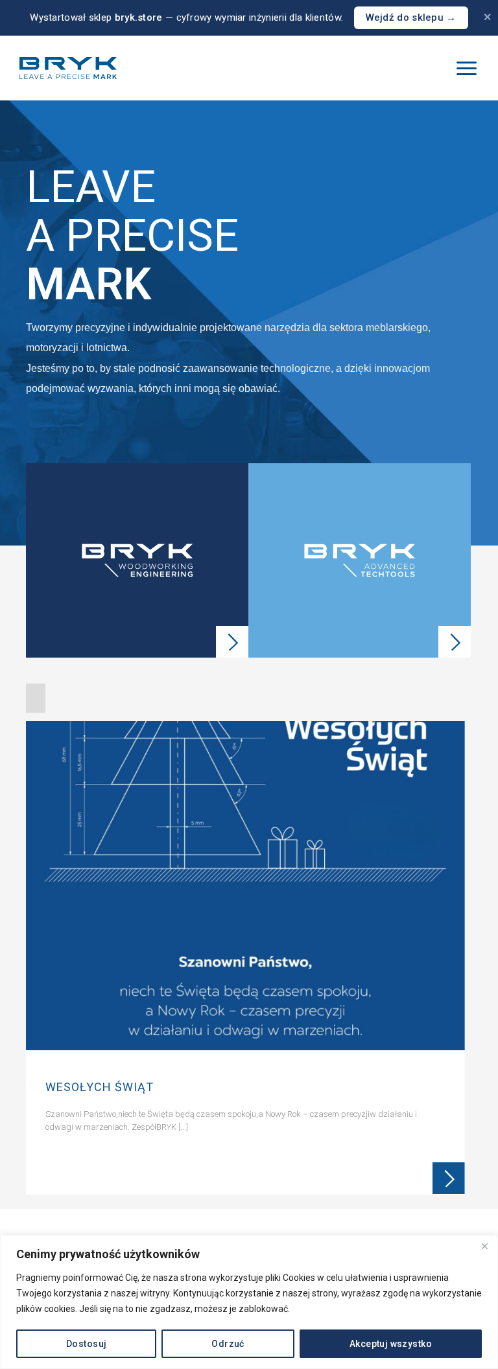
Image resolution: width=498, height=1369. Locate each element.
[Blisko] (484, 1246)
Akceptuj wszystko (391, 1344)
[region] (249, 1302)
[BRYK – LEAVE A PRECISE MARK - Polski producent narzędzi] (68, 68)
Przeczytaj (449, 1178)
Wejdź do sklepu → (411, 17)
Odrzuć (227, 1344)
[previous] (37, 961)
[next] (459, 961)
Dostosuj (86, 1344)
